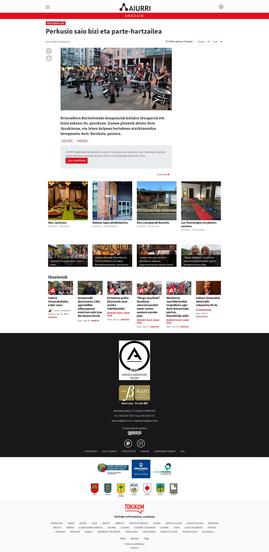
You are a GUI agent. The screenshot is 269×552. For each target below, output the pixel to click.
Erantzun (162, 174)
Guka (177, 527)
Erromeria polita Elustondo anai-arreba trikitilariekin (118, 303)
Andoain (134, 15)
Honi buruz (90, 451)
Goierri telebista (145, 527)
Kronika (60, 532)
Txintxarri (149, 532)
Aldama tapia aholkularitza (110, 222)
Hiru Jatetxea (57, 222)
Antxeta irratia (138, 523)
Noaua (88, 532)
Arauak (145, 451)
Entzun (201, 42)
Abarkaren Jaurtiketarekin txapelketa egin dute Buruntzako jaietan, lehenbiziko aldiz (177, 307)
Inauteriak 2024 (55, 23)
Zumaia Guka (189, 532)
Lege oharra (109, 451)
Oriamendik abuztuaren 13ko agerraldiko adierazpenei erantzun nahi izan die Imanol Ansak (90, 307)
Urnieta (95, 321)
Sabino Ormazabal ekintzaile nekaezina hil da (208, 301)
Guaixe (164, 527)
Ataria (156, 523)
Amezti (106, 523)
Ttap (146, 538)
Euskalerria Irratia (91, 527)
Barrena (213, 523)
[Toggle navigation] (47, 7)
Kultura (67, 141)
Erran (70, 527)
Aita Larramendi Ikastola (153, 222)
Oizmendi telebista (108, 532)
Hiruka (212, 527)
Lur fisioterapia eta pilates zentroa (199, 224)
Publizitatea (129, 451)
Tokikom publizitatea (134, 544)
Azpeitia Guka (173, 523)
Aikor (71, 523)
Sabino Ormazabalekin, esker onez (58, 301)
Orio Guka (131, 532)
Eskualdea (202, 317)
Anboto (119, 523)
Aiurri (83, 523)
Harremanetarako (165, 451)
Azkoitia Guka (195, 523)
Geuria (112, 527)
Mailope (75, 532)
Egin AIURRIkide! (77, 160)
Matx (123, 538)
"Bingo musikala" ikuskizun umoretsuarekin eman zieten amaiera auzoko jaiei (148, 307)
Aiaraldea (57, 523)
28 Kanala (208, 532)
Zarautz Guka (168, 532)
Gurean (135, 538)
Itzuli (215, 42)
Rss (183, 451)
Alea (94, 523)
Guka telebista (194, 527)
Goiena (125, 527)
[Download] (49, 58)
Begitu (57, 527)
